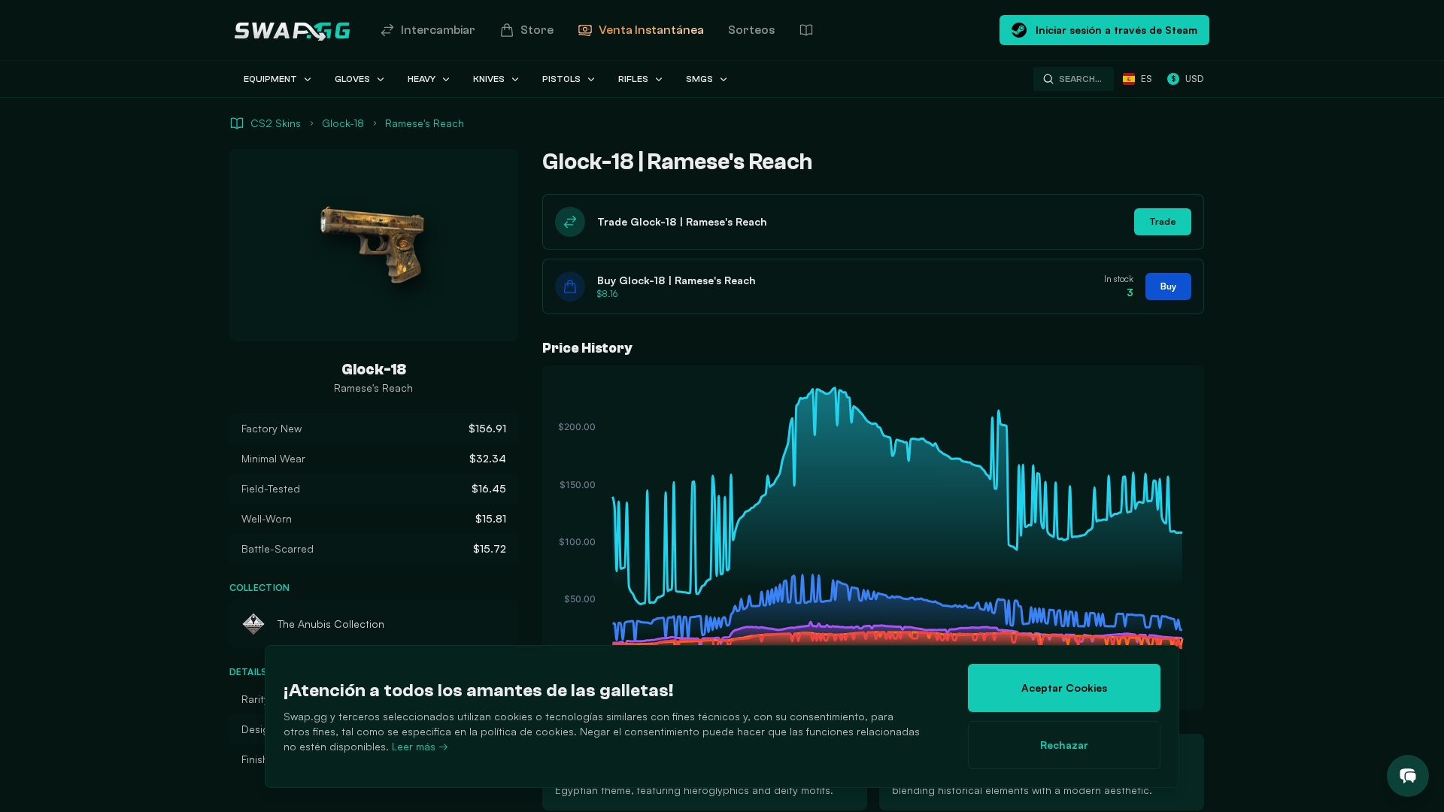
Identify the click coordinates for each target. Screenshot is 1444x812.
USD (1187, 78)
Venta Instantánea (651, 30)
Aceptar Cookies (1064, 687)
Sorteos (751, 30)
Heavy (421, 79)
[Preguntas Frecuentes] (806, 30)
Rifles (633, 79)
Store (537, 30)
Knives (489, 79)
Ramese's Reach (424, 123)
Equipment (270, 79)
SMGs (699, 79)
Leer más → (420, 746)
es (1146, 78)
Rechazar (1064, 744)
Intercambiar (438, 30)
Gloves (352, 79)
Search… (1080, 79)
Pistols (561, 79)
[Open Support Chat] (1408, 776)
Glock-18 (343, 123)
